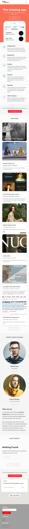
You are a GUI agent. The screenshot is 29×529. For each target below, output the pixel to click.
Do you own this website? (9, 487)
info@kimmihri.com (6, 525)
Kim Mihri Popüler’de (8, 163)
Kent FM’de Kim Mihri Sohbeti (11, 194)
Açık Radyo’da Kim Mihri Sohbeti (11, 286)
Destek (3, 518)
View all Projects (14, 464)
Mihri (4, 2)
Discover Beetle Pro (15, 111)
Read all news (14, 328)
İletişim (3, 520)
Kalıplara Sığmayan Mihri (9, 225)
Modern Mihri (6, 256)
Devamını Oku (14, 18)
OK (22, 487)
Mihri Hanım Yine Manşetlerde (11, 317)
